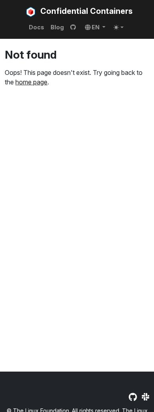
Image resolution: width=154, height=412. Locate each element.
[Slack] (145, 397)
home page (31, 82)
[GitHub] (133, 397)
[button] (95, 27)
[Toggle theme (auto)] (118, 27)
